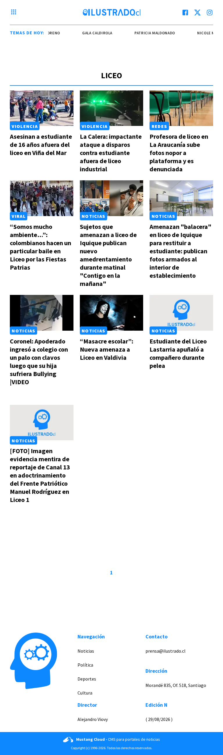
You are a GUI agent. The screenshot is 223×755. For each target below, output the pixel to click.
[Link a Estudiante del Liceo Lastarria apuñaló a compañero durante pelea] (181, 313)
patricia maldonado (151, 33)
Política (85, 665)
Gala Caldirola (94, 33)
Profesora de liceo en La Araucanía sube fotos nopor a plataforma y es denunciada (179, 152)
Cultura (85, 693)
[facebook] (185, 12)
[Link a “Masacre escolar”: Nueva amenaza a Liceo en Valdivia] (111, 313)
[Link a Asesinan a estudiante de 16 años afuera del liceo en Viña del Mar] (41, 108)
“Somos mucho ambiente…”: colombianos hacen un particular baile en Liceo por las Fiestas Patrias (40, 246)
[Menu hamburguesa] (13, 12)
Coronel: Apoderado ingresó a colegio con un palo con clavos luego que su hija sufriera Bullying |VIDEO (39, 361)
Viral (18, 216)
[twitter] (197, 12)
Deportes (87, 679)
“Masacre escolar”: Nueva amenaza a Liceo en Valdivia (106, 349)
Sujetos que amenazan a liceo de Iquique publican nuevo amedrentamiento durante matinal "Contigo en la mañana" (108, 255)
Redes (159, 126)
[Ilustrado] (111, 12)
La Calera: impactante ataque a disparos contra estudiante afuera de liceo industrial (111, 152)
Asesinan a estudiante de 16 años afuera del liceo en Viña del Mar (41, 144)
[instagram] (209, 12)
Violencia (25, 126)
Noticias (93, 216)
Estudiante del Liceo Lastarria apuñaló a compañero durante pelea (178, 353)
